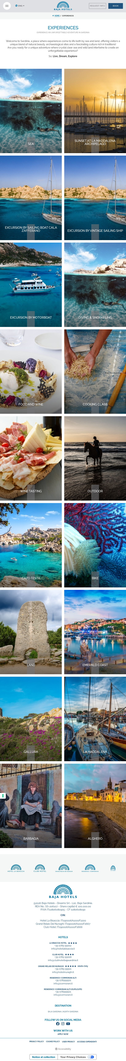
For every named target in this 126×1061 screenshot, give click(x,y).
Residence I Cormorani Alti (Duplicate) (63, 989)
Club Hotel (58, 955)
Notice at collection (43, 1057)
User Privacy (68, 1042)
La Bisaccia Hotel (58, 943)
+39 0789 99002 (63, 946)
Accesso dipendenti (87, 1042)
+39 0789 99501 (63, 969)
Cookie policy (53, 1041)
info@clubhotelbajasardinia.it (63, 960)
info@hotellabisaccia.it (63, 949)
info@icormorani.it (63, 984)
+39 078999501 (63, 980)
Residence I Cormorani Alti (63, 978)
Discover (31, 150)
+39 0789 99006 (63, 957)
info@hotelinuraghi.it (63, 972)
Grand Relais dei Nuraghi (51, 966)
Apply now (63, 1034)
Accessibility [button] (64, 1049)
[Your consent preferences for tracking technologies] (3, 796)
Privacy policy (36, 1041)
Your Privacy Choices (73, 1057)
